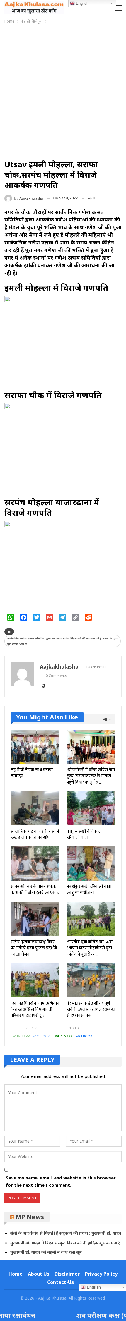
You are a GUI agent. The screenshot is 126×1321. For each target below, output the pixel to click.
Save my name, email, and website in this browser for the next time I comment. (61, 1181)
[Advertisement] (63, 90)
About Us (38, 1274)
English (81, 3)
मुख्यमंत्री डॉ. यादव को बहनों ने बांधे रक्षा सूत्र (45, 1252)
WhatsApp (21, 1036)
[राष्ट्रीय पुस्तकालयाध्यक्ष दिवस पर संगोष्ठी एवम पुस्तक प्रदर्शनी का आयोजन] (35, 919)
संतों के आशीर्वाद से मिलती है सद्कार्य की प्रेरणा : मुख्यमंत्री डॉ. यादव (65, 1233)
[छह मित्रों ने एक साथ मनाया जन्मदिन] (35, 747)
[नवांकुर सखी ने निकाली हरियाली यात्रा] (91, 808)
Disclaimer (67, 1274)
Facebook (41, 1036)
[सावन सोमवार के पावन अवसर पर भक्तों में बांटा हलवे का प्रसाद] (35, 863)
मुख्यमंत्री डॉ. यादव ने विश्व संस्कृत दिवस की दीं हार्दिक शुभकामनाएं (65, 1243)
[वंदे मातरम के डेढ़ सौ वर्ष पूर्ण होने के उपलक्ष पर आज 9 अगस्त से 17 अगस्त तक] (91, 980)
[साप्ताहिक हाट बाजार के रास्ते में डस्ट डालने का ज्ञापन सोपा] (35, 808)
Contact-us (60, 1282)
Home (15, 1274)
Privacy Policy (101, 1274)
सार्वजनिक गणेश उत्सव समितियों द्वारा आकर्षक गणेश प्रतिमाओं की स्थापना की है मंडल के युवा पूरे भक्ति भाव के (62, 641)
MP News (30, 1217)
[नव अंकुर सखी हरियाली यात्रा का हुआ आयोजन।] (91, 863)
